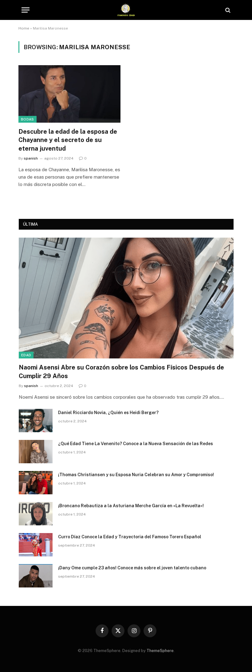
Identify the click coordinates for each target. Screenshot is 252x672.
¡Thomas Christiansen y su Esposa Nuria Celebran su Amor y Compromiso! (136, 474)
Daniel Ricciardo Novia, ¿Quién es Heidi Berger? (108, 412)
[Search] (227, 10)
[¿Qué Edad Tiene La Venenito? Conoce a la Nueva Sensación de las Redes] (36, 451)
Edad (26, 355)
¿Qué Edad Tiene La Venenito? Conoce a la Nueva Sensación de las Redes (135, 443)
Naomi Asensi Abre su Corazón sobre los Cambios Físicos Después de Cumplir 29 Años (121, 371)
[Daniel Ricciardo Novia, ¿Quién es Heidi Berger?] (36, 420)
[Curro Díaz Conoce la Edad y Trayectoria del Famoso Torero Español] (36, 544)
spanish (31, 158)
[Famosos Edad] (126, 10)
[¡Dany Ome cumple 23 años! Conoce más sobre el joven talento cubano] (36, 575)
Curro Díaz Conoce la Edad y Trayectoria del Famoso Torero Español (129, 536)
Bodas (27, 119)
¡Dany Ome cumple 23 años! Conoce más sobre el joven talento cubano (132, 567)
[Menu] (26, 10)
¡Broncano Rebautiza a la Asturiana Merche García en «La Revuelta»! (131, 505)
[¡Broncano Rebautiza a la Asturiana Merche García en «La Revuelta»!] (36, 513)
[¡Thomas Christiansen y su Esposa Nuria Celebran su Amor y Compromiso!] (36, 482)
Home (23, 28)
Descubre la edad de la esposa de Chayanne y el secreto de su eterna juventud (67, 140)
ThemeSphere (160, 650)
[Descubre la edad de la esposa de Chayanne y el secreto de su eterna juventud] (69, 94)
